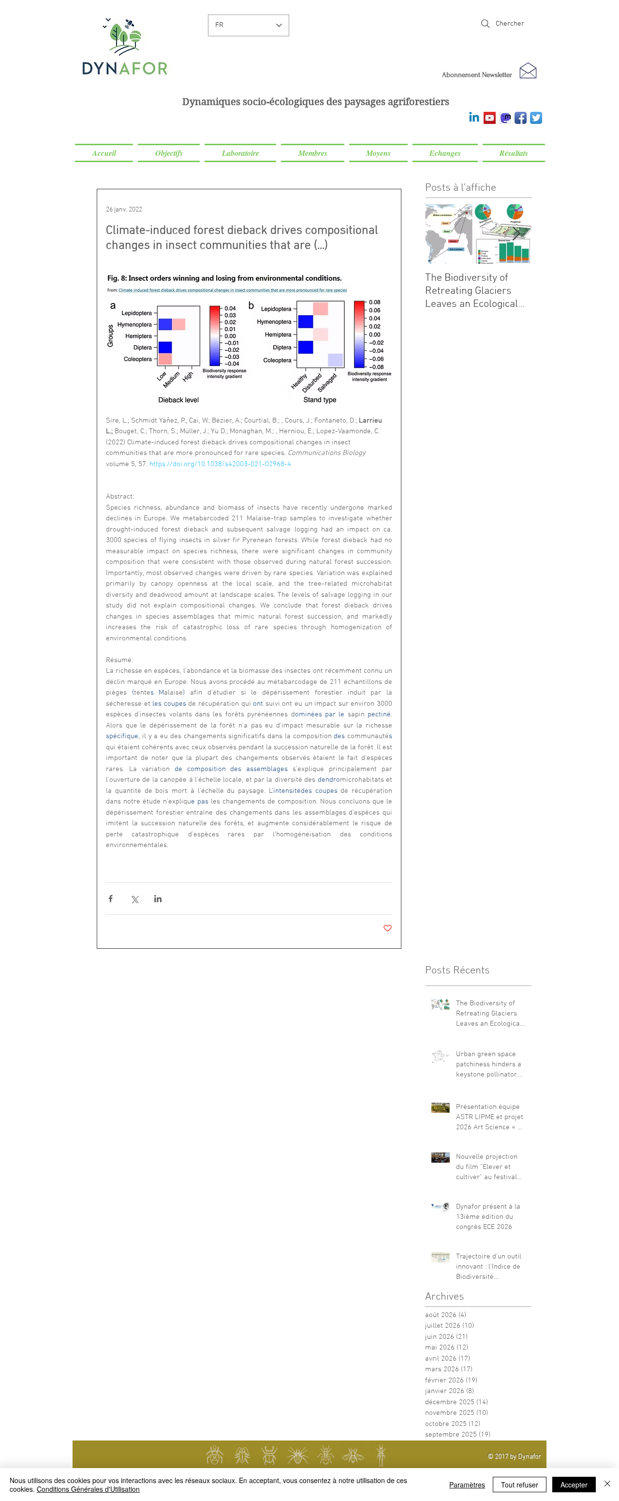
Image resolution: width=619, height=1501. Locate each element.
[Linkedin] (474, 118)
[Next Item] (516, 234)
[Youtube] (490, 118)
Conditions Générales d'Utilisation (88, 1489)
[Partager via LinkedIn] (157, 898)
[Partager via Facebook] (110, 898)
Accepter (574, 1484)
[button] (168, 153)
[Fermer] (607, 1484)
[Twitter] (536, 118)
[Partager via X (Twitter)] (134, 898)
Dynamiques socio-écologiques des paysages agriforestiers (315, 101)
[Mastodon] (505, 118)
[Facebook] (521, 118)
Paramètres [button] (467, 1484)
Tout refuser (519, 1484)
